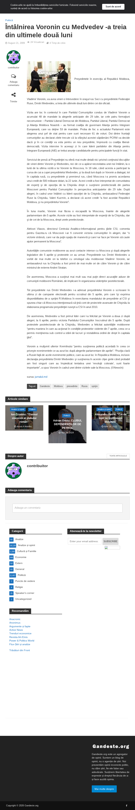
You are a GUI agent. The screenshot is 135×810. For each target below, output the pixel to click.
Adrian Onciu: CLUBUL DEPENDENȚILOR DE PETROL (67, 424)
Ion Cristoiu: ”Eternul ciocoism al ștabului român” (24, 418)
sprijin (95, 386)
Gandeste (45, 386)
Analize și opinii (17, 409)
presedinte (72, 386)
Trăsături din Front (19, 650)
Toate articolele (118, 456)
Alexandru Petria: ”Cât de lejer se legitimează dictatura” (110, 418)
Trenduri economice (20, 633)
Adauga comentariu (13, 83)
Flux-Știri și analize (19, 644)
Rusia (84, 386)
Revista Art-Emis (18, 637)
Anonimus (14, 622)
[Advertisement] (35, 690)
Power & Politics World (21, 640)
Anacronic (14, 619)
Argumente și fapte (19, 626)
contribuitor (13, 67)
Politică (9, 20)
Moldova (58, 386)
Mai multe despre (104, 789)
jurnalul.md (41, 376)
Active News (16, 629)
